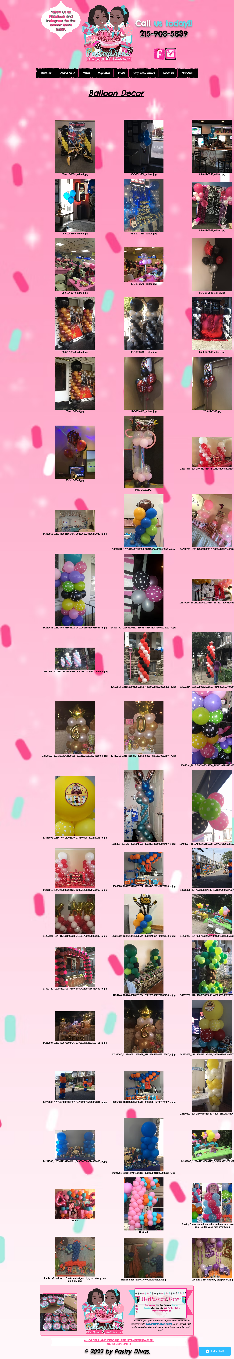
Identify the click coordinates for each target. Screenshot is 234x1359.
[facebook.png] (159, 54)
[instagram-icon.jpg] (170, 54)
